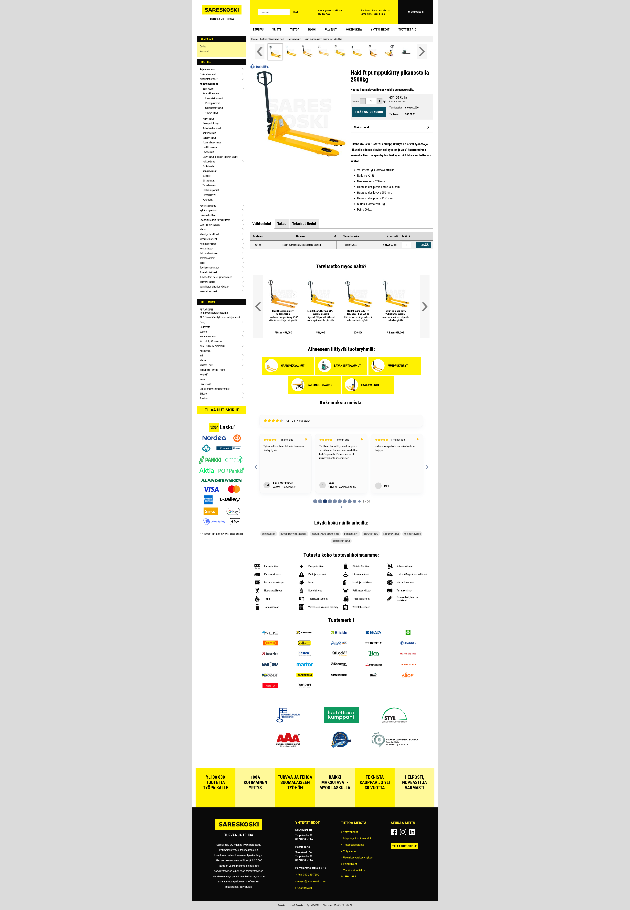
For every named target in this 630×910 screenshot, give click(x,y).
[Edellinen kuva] (272, 294)
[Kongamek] (373, 654)
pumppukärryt (351, 533)
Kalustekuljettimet (211, 128)
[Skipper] (373, 675)
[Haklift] (408, 643)
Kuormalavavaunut (211, 142)
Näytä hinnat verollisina (372, 14)
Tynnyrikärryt (209, 194)
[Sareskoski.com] (238, 829)
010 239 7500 (324, 14)
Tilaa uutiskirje (222, 410)
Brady (203, 322)
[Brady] (373, 633)
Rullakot (206, 175)
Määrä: (355, 101)
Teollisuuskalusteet (209, 267)
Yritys (276, 29)
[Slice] (408, 675)
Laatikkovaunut (210, 147)
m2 (201, 355)
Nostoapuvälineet (208, 243)
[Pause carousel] (341, 507)
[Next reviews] (427, 467)
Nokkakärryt (208, 161)
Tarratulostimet (207, 258)
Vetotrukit (207, 199)
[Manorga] (270, 665)
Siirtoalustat (208, 180)
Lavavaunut (208, 152)
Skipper (204, 393)
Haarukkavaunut (211, 93)
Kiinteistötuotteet (209, 79)
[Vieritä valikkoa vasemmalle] (259, 51)
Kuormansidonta (208, 205)
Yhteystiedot (380, 29)
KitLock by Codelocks (211, 341)
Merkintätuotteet (208, 239)
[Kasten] (304, 654)
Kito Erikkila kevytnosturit (212, 346)
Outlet (203, 46)
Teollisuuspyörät (210, 190)
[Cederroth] (408, 633)
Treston (204, 398)
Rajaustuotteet (207, 69)
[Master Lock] (339, 665)
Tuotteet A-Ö (407, 29)
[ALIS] (270, 633)
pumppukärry (268, 533)
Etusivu (258, 29)
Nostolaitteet (206, 248)
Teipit (202, 262)
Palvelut (331, 29)
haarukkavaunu (371, 533)
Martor (203, 360)
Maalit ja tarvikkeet (209, 234)
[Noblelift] (408, 665)
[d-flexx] (304, 643)
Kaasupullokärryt (210, 123)
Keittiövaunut (209, 133)
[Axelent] (304, 633)
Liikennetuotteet (208, 215)
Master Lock (206, 365)
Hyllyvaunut (208, 118)
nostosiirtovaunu (412, 533)
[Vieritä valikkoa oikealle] (422, 51)
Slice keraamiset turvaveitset (215, 388)
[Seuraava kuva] (294, 294)
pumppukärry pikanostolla (293, 533)
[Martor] (304, 665)
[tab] (262, 224)
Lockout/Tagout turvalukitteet (215, 220)
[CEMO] (270, 643)
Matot (203, 229)
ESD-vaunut (208, 88)
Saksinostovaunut (214, 107)
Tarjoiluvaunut (209, 185)
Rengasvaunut (209, 171)
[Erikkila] (373, 643)
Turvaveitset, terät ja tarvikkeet (216, 277)
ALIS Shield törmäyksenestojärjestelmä (220, 317)
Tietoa (294, 29)
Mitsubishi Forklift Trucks (212, 369)
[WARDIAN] (304, 686)
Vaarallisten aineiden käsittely (215, 286)
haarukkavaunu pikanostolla (325, 533)
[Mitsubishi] (373, 665)
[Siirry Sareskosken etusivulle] (221, 12)
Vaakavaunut (211, 112)
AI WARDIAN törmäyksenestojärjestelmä (214, 311)
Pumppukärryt (212, 103)
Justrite (204, 331)
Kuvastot (204, 51)
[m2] (408, 654)
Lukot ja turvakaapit (210, 224)
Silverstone (205, 384)
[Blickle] (339, 633)
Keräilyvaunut (209, 137)
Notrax (203, 379)
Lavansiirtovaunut (214, 98)
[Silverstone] (339, 675)
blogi (312, 29)
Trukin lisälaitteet (208, 272)
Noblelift (204, 374)
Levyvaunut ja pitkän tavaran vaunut (220, 156)
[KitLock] (339, 654)
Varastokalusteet (208, 291)
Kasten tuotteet (208, 336)
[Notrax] (270, 675)
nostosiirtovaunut (341, 540)
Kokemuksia (354, 29)
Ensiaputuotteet (208, 74)
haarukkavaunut (391, 533)
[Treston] (270, 686)
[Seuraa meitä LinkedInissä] (412, 832)
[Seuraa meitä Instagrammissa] (403, 832)
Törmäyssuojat (207, 281)
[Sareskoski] (304, 675)
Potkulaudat (208, 166)
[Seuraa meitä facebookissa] (394, 832)
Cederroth (205, 327)
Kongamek (205, 350)
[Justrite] (270, 654)
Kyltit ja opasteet (208, 210)
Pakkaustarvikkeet (209, 253)
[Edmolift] (339, 643)
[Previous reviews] (256, 467)
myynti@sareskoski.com (330, 10)
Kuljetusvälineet (209, 83)
